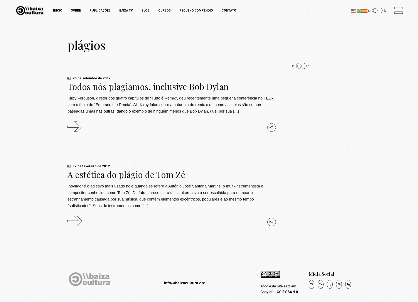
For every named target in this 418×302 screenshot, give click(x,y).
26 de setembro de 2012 (91, 78)
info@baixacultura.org (185, 283)
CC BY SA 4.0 (287, 292)
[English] (354, 10)
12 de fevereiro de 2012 (91, 166)
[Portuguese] (359, 10)
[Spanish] (365, 10)
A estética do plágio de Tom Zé (126, 174)
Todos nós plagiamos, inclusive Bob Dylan (148, 86)
